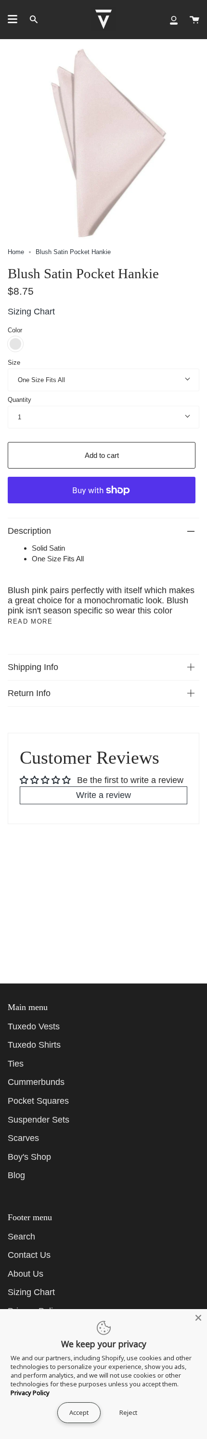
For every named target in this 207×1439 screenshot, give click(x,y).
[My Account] (173, 19)
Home (16, 252)
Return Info (29, 693)
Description (29, 531)
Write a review (103, 795)
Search (21, 1236)
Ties (16, 1064)
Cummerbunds (36, 1082)
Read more (30, 621)
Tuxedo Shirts (34, 1045)
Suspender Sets (38, 1120)
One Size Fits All (41, 380)
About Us (25, 1274)
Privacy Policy (30, 1392)
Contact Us (29, 1255)
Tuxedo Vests (34, 1026)
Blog (16, 1175)
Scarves (23, 1138)
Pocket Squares (38, 1101)
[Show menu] (12, 19)
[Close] (198, 1318)
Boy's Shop (29, 1157)
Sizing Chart (31, 311)
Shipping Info (33, 667)
